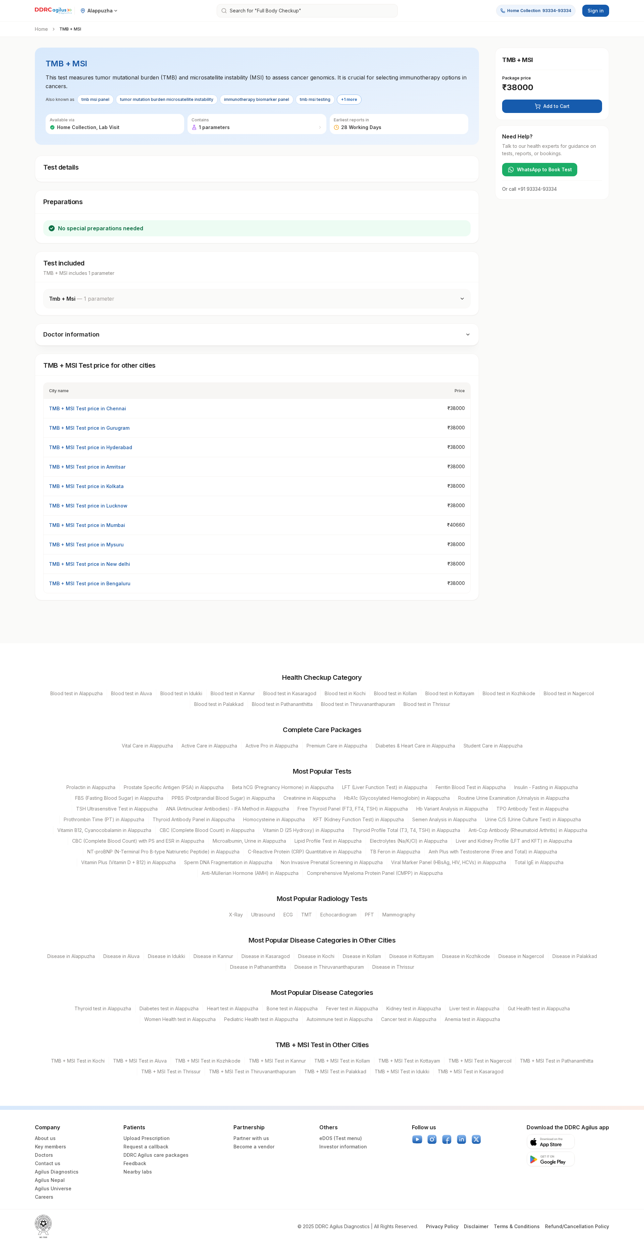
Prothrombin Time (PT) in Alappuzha (104, 819)
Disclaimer (476, 1226)
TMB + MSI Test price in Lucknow (88, 505)
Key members (50, 1146)
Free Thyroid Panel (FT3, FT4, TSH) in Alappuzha (353, 809)
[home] (53, 10)
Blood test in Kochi (345, 693)
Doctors (44, 1155)
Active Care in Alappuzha (209, 746)
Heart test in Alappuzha (232, 1008)
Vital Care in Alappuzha (147, 746)
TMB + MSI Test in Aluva (140, 1061)
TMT (306, 914)
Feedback (134, 1163)
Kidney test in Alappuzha (413, 1008)
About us (45, 1138)
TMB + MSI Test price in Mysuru (86, 544)
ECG (288, 914)
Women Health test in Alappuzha (180, 1019)
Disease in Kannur (213, 956)
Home (41, 29)
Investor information (343, 1146)
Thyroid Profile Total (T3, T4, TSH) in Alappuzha (406, 830)
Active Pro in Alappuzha (272, 746)
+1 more (349, 99)
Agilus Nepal (50, 1180)
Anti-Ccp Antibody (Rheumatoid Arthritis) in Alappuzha (528, 830)
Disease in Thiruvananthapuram (329, 967)
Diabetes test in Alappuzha (169, 1008)
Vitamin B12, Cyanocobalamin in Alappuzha (104, 830)
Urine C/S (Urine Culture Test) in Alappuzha (533, 819)
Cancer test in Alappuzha (408, 1019)
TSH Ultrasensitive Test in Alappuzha (117, 809)
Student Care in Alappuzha (493, 746)
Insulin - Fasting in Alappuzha (546, 787)
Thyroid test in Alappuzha (102, 1008)
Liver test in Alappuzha (474, 1008)
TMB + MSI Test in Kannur (277, 1061)
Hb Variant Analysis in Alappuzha (452, 809)
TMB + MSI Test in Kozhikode (207, 1061)
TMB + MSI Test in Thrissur (171, 1071)
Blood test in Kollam (395, 693)
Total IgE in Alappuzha (539, 862)
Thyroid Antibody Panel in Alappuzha (194, 819)
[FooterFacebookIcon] (446, 1139)
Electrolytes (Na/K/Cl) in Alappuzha (408, 841)
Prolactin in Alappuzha (90, 787)
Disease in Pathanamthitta (258, 967)
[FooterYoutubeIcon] (417, 1139)
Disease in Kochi (316, 956)
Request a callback (145, 1146)
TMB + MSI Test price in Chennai (87, 408)
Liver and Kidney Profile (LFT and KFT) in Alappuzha (514, 841)
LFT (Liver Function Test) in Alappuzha (384, 787)
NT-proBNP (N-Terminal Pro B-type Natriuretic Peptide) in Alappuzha (163, 851)
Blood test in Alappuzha (76, 693)
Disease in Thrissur (393, 967)
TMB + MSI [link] (70, 29)
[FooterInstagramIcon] (432, 1139)
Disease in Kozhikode (466, 956)
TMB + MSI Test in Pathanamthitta (556, 1061)
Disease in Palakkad (574, 956)
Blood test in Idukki (181, 693)
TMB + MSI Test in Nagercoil (480, 1061)
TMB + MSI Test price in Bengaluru (89, 583)
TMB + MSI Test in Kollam (342, 1061)
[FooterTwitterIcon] (476, 1139)
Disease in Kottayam (411, 956)
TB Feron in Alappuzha (395, 851)
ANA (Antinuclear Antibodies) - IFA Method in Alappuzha (227, 809)
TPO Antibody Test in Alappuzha (532, 809)
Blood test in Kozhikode (509, 693)
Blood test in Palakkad (219, 704)
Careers (44, 1197)
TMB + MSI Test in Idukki (402, 1071)
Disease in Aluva (121, 956)
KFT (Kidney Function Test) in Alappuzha (358, 819)
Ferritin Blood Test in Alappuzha (471, 787)
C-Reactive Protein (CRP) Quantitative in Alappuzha (305, 851)
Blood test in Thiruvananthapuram (358, 704)
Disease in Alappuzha (71, 956)
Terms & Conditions (517, 1226)
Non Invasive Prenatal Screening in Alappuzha (332, 862)
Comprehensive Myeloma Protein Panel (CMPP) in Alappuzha (375, 873)
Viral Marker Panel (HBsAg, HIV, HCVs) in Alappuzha (448, 862)
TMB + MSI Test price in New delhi (89, 564)
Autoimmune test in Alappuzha (340, 1019)
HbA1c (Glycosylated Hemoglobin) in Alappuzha (397, 798)
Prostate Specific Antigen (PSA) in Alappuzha (174, 787)
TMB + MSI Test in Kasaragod (470, 1071)
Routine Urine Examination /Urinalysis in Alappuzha (513, 798)
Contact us (47, 1163)
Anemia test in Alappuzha (472, 1019)
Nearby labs (137, 1172)
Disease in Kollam (362, 956)
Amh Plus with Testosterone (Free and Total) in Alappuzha (493, 851)
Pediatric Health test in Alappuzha (261, 1019)
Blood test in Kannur (233, 693)
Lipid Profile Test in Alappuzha (328, 841)
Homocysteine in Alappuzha (274, 819)
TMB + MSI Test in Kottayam (409, 1061)
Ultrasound (263, 914)
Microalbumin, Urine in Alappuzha (249, 841)
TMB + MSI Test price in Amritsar (87, 467)
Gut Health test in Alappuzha (539, 1008)
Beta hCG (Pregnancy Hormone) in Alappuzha (283, 787)
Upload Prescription (146, 1138)
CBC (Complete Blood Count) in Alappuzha (207, 830)
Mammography (398, 914)
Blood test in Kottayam (449, 693)
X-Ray (236, 914)
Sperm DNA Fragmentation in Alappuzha (228, 862)
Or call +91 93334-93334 (529, 189)
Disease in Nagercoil (521, 956)
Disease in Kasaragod (265, 956)
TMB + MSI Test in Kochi (78, 1061)
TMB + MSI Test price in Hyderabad (90, 447)
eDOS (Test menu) (340, 1138)
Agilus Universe (53, 1188)
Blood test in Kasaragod (289, 693)
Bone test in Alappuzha (292, 1008)
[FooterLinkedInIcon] (461, 1139)
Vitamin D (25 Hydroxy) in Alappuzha (303, 830)
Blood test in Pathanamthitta (282, 704)
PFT (369, 914)
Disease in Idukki (166, 956)
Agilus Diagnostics (56, 1172)
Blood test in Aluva (131, 693)
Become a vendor (253, 1146)
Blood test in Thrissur (427, 704)
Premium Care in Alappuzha (337, 746)
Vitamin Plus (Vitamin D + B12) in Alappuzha (128, 862)
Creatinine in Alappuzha (309, 798)
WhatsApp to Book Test (544, 169)
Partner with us (251, 1138)
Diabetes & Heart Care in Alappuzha (415, 746)
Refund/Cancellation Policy (577, 1226)
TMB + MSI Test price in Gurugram (89, 428)
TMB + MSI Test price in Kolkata (86, 486)
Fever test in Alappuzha (352, 1008)
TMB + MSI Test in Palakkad (335, 1071)
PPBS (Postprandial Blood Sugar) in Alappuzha (223, 798)
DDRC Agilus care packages (156, 1155)
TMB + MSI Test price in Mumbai (87, 525)
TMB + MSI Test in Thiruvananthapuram (252, 1071)
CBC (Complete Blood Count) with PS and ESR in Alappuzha (138, 841)
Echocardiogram (338, 914)
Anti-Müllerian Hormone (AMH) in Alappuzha (250, 873)
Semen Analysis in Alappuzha (444, 819)
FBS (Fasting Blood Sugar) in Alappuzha (119, 798)
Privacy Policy (442, 1226)
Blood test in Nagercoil (569, 693)
